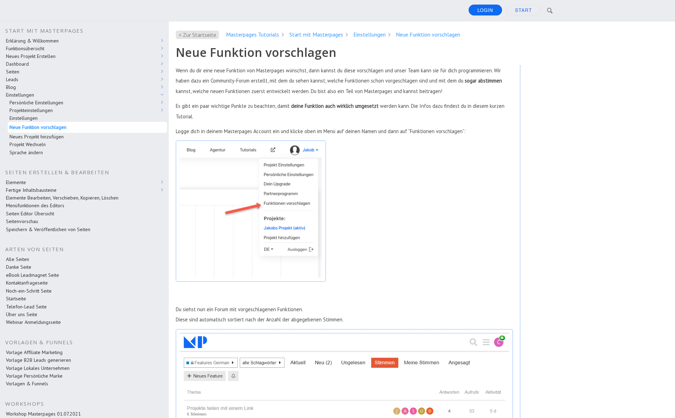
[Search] (550, 10)
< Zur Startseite (197, 34)
